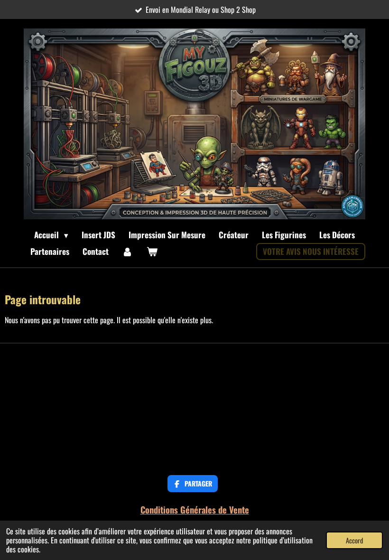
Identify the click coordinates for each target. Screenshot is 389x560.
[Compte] (127, 251)
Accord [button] (354, 540)
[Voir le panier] (152, 251)
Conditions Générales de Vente (194, 509)
